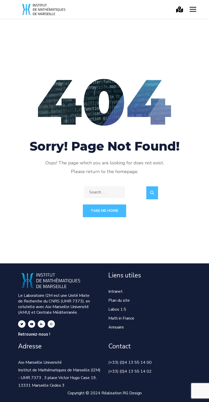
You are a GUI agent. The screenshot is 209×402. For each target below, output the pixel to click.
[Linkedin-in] (41, 324)
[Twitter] (21, 324)
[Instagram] (51, 324)
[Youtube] (31, 324)
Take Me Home (104, 210)
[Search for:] (104, 192)
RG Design (132, 393)
